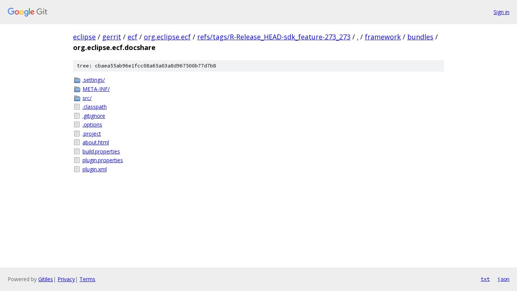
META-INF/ (96, 88)
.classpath (95, 106)
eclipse (84, 36)
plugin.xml (95, 169)
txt (485, 278)
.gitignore (94, 115)
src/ (87, 98)
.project (92, 133)
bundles (420, 36)
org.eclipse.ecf (167, 36)
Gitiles (45, 279)
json (503, 278)
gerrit (111, 36)
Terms (87, 279)
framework (383, 36)
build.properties (101, 151)
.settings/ (94, 79)
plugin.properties (103, 160)
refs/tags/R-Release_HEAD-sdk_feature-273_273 (273, 36)
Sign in (501, 12)
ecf (132, 36)
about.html (96, 142)
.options (92, 124)
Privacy (66, 279)
